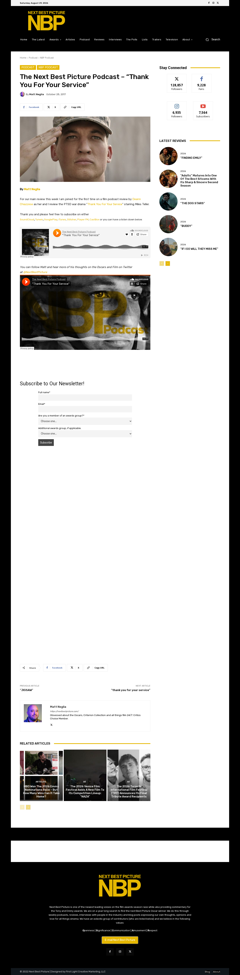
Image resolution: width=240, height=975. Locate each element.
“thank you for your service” (130, 690)
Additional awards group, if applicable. (59, 428)
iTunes (62, 219)
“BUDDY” (186, 226)
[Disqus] (85, 502)
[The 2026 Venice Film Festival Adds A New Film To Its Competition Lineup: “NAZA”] (85, 775)
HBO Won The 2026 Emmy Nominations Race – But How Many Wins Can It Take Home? (41, 791)
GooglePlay (50, 219)
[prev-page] (22, 807)
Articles (41, 782)
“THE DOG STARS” (192, 203)
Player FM (82, 219)
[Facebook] (209, 3)
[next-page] (28, 807)
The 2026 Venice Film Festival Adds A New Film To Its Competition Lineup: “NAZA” (85, 791)
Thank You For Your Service (104, 204)
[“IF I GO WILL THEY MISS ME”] (168, 247)
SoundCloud (27, 219)
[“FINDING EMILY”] (168, 156)
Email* (41, 404)
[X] (218, 3)
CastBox (94, 219)
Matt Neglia (36, 94)
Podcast (33, 57)
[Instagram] (213, 3)
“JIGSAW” (26, 690)
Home (23, 57)
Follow (176, 76)
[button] (211, 39)
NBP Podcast (47, 57)
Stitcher (71, 219)
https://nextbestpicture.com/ (64, 711)
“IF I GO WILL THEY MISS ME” (199, 249)
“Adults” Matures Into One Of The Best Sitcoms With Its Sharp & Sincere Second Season (199, 180)
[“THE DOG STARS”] (168, 201)
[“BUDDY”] (168, 224)
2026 (183, 154)
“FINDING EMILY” (191, 158)
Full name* (44, 392)
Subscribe (203, 104)
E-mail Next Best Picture (120, 940)
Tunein (39, 219)
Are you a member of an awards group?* (61, 415)
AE (84, 782)
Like (202, 76)
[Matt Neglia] (23, 94)
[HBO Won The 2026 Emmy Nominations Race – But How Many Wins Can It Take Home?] (41, 775)
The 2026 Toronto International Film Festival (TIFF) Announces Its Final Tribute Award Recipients (129, 791)
